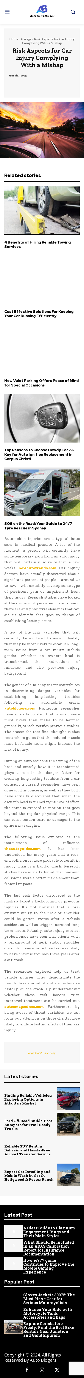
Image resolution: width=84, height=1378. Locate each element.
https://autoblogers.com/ (42, 1053)
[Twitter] (57, 1370)
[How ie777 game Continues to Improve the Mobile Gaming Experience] (13, 1263)
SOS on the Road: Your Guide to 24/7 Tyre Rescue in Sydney (38, 525)
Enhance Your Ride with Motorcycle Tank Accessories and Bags (47, 1313)
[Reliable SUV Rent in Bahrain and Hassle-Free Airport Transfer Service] (68, 1149)
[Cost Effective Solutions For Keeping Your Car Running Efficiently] (42, 279)
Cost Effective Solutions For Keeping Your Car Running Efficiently (39, 313)
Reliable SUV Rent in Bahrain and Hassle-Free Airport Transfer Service (27, 1150)
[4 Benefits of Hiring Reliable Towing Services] (42, 210)
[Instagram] (42, 1370)
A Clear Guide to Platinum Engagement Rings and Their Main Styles (49, 1231)
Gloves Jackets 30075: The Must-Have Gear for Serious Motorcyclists (49, 1298)
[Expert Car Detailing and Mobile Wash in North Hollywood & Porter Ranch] (68, 1175)
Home (13, 39)
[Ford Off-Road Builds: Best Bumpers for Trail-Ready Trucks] (68, 1124)
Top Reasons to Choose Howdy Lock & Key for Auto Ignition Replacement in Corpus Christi (39, 454)
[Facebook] (26, 1370)
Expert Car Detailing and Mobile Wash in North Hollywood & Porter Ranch (29, 1175)
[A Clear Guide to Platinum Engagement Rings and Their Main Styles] (13, 1231)
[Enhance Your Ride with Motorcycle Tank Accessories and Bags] (13, 1312)
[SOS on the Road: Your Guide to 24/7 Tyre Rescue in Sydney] (42, 492)
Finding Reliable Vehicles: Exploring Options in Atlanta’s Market (28, 1099)
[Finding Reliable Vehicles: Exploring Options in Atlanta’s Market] (68, 1098)
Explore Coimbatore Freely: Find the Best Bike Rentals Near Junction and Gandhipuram (48, 1329)
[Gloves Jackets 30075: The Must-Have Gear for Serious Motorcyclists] (13, 1298)
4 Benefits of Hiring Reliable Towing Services (37, 244)
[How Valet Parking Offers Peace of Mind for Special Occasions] (42, 349)
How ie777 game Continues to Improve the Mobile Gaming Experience (48, 1266)
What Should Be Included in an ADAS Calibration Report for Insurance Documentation (48, 1248)
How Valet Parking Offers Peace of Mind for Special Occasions (41, 382)
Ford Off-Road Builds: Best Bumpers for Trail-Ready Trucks (28, 1124)
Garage (26, 39)
